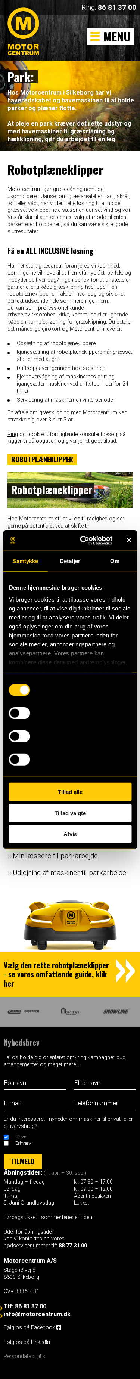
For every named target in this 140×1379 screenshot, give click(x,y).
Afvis (70, 834)
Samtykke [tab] (25, 561)
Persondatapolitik (24, 1356)
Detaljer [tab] (70, 561)
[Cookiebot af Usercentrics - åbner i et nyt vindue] (83, 540)
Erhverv (23, 1143)
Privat (21, 1137)
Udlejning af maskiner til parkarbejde (69, 872)
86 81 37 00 (117, 7)
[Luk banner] (128, 540)
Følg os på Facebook (30, 1327)
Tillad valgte (70, 813)
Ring (12, 434)
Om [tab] (114, 561)
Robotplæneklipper (42, 459)
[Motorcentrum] (25, 39)
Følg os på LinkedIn (28, 1342)
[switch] (19, 713)
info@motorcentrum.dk (37, 1314)
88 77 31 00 (73, 1246)
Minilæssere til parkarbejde (55, 855)
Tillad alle (70, 792)
